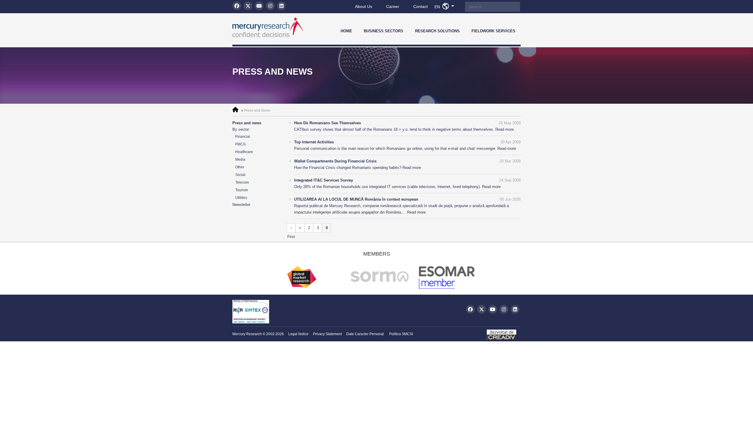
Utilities (241, 198)
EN (445, 6)
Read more (504, 129)
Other (239, 167)
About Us (363, 6)
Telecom (242, 182)
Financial (242, 137)
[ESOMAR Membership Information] (450, 287)
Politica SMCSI (401, 334)
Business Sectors (383, 31)
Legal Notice (298, 334)
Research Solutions (437, 31)
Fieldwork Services (493, 31)
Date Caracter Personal (365, 334)
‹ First (291, 229)
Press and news (246, 123)
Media (240, 159)
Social (240, 175)
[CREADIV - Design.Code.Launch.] (504, 333)
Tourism (241, 190)
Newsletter (241, 204)
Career (392, 6)
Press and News (257, 110)
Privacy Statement (327, 334)
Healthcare (244, 152)
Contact (420, 6)
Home (346, 31)
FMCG (240, 144)
